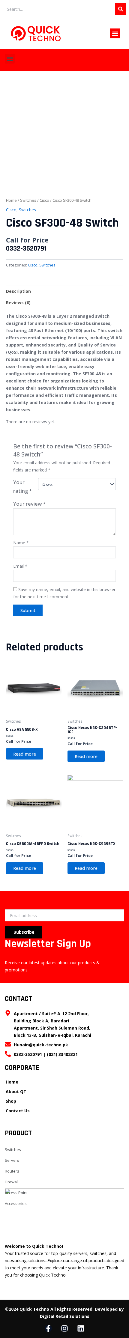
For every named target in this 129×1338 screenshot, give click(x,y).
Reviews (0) (18, 302)
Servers (12, 1160)
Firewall (12, 1182)
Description (18, 291)
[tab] (64, 291)
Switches (28, 200)
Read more (24, 754)
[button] (115, 33)
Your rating (22, 486)
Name (21, 543)
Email (20, 566)
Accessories (16, 1203)
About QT (16, 1091)
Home (11, 200)
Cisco (44, 200)
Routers (12, 1171)
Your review (29, 503)
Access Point (16, 1192)
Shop (11, 1101)
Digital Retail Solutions (64, 1316)
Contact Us (18, 1111)
